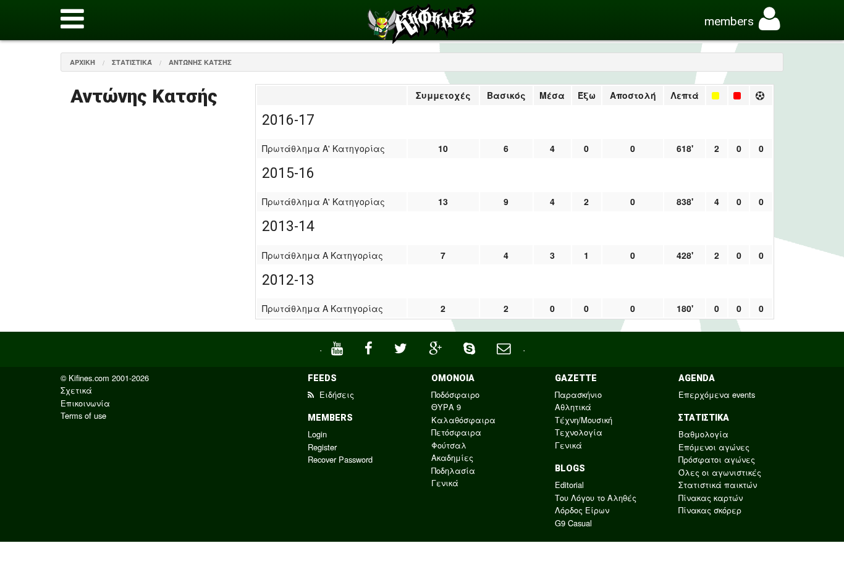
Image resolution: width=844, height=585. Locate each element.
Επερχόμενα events (716, 394)
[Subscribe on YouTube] (338, 347)
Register (322, 447)
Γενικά (444, 483)
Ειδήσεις (335, 394)
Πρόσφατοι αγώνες (716, 459)
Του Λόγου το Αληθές (595, 497)
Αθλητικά (573, 407)
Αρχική (82, 62)
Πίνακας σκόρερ (709, 510)
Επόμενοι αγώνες (713, 447)
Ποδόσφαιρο (455, 394)
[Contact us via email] (505, 347)
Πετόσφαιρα (456, 432)
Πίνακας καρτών (710, 497)
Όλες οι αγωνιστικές (719, 472)
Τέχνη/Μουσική (583, 420)
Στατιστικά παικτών (717, 484)
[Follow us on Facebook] (370, 347)
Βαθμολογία (703, 434)
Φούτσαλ (448, 445)
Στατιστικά (132, 62)
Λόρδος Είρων (582, 510)
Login (317, 434)
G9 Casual (573, 523)
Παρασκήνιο (578, 394)
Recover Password (340, 459)
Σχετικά (76, 390)
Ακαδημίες (452, 457)
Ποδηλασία (453, 470)
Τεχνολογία (578, 432)
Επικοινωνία (85, 403)
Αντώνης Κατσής (200, 62)
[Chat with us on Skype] (470, 347)
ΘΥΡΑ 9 (446, 407)
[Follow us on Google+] (437, 347)
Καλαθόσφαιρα (463, 420)
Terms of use (83, 415)
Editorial (569, 484)
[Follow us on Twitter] (402, 347)
